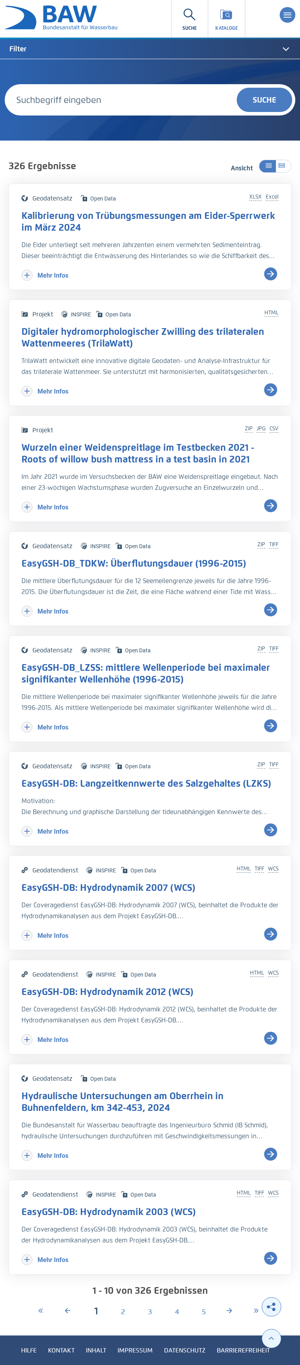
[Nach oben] (271, 1338)
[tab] (150, 49)
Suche (264, 100)
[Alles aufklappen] (283, 166)
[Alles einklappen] (267, 166)
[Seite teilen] (271, 1306)
